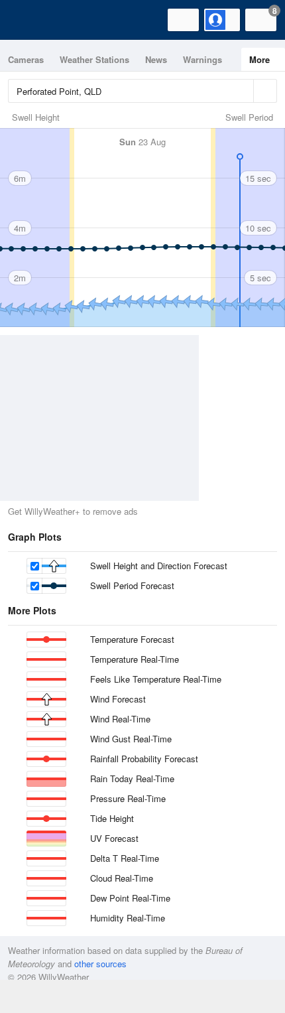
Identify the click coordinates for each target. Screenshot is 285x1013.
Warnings (202, 59)
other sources (100, 963)
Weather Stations (94, 59)
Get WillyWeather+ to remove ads (73, 511)
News (156, 59)
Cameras (26, 59)
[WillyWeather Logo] (30, 20)
